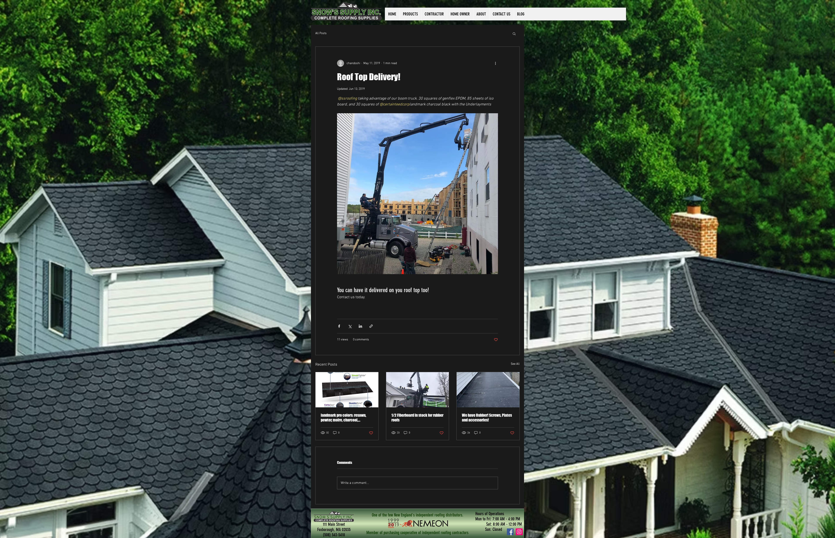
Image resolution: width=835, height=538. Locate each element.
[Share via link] (371, 326)
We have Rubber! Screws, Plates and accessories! (487, 417)
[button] (514, 33)
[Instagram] (519, 531)
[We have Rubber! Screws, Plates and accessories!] (488, 389)
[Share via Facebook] (339, 326)
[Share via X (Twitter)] (350, 326)
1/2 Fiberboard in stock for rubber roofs (417, 417)
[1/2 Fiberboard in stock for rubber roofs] (417, 389)
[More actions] (495, 63)
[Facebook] (510, 531)
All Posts (321, 33)
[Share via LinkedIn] (360, 326)
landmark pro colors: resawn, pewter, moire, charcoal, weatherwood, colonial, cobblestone (343, 417)
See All (515, 364)
